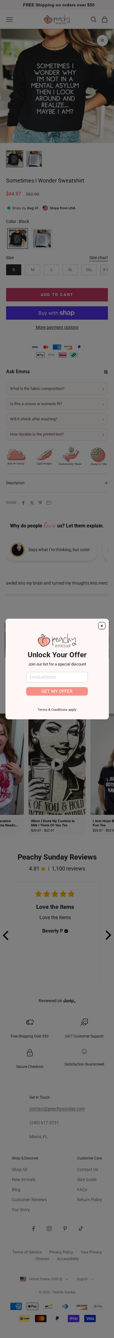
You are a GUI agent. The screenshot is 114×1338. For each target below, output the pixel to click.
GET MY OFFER (56, 691)
